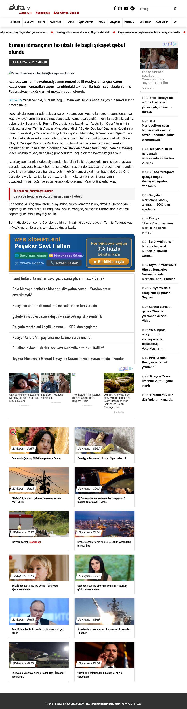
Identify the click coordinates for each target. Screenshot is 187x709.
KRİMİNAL (129, 22)
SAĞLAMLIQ (162, 22)
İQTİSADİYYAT (86, 22)
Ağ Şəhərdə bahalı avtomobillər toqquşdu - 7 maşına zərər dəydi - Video (113, 32)
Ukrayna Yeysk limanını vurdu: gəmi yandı (157, 381)
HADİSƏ (70, 22)
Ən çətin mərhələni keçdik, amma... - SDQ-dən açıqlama (54, 327)
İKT (175, 22)
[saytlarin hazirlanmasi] (72, 253)
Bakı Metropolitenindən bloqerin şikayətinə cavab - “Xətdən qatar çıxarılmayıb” (158, 130)
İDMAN (101, 22)
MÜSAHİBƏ (145, 22)
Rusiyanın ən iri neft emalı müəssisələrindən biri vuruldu (54, 306)
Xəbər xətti (25, 12)
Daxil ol (74, 12)
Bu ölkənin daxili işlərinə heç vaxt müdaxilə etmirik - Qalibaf (58, 348)
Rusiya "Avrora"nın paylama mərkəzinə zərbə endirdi (51, 338)
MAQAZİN (115, 22)
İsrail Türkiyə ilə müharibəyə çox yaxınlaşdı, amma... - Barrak (58, 279)
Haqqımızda (43, 12)
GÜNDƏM (15, 22)
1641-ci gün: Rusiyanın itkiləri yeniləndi (154, 362)
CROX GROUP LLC (80, 703)
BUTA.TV (15, 100)
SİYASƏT (29, 22)
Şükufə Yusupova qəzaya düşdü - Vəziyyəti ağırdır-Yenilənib (57, 316)
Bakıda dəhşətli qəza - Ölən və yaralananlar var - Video (156, 314)
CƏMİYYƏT (55, 22)
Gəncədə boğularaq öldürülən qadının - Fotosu (47, 196)
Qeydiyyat (62, 12)
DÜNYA (41, 22)
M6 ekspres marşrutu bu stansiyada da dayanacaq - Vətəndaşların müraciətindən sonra (157, 339)
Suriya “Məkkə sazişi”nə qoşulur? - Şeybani (157, 292)
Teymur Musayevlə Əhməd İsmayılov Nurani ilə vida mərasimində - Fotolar (68, 359)
